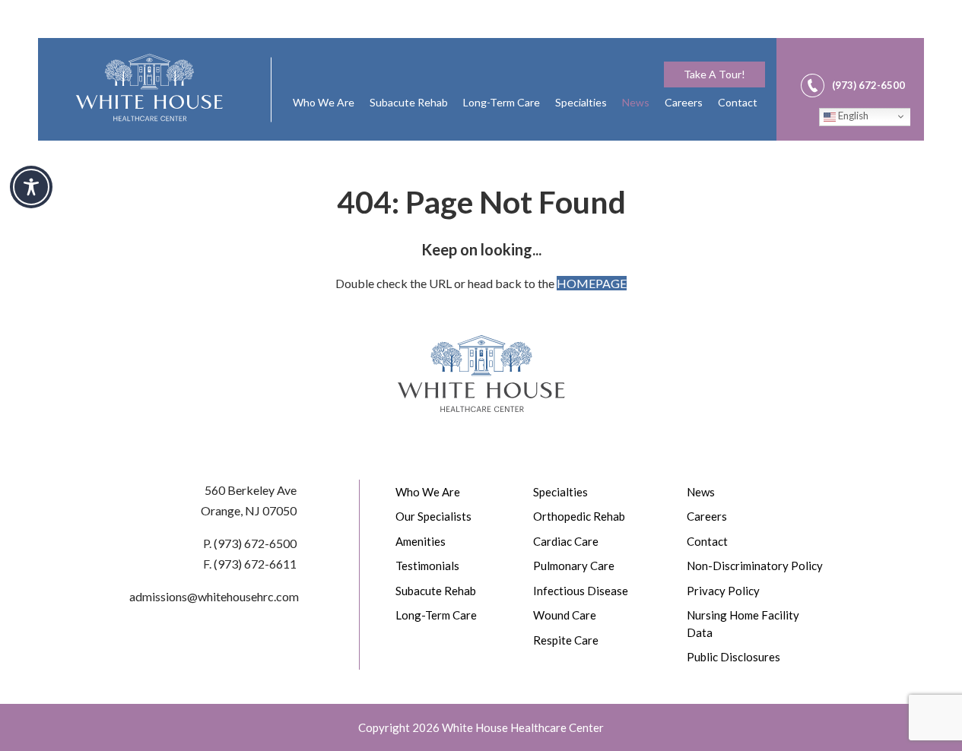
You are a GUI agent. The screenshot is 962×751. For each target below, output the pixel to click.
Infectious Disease (580, 590)
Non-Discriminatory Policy (755, 565)
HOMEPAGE (592, 283)
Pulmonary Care (573, 565)
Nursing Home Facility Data (743, 623)
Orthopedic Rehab (579, 516)
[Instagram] (881, 61)
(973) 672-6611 (255, 563)
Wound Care (564, 615)
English (852, 115)
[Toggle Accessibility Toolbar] (31, 187)
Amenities (420, 541)
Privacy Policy (723, 590)
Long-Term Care (501, 102)
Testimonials (427, 565)
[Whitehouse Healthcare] (149, 87)
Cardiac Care (565, 541)
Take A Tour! (714, 74)
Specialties (581, 102)
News (635, 102)
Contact (737, 102)
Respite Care (565, 640)
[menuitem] (714, 74)
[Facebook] (863, 61)
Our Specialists (433, 516)
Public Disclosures (733, 657)
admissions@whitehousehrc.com (214, 596)
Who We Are (323, 102)
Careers (684, 102)
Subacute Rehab (409, 102)
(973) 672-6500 (255, 543)
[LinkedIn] (899, 61)
